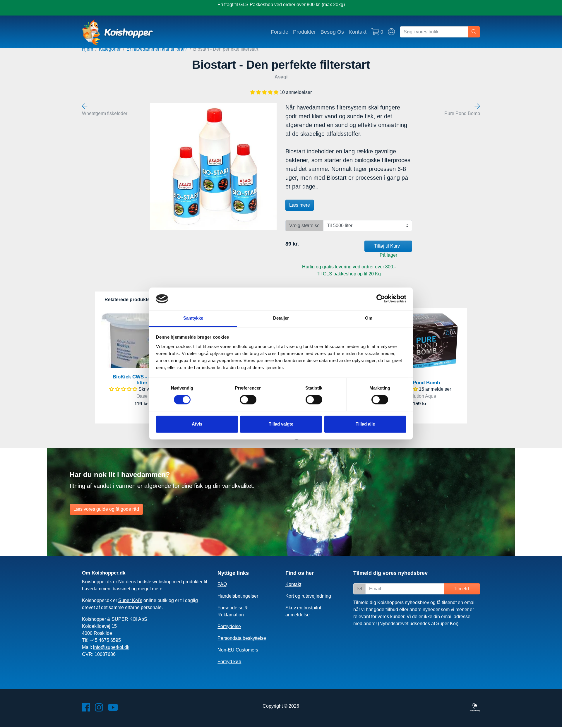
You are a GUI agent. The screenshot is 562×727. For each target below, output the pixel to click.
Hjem (87, 49)
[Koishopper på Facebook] (86, 709)
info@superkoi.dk (111, 647)
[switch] (248, 399)
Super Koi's (130, 600)
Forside (279, 32)
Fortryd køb (229, 661)
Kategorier (110, 49)
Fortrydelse (229, 626)
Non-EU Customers (237, 649)
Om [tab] (368, 318)
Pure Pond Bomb (420, 382)
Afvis (197, 423)
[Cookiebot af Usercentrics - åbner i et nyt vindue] (380, 298)
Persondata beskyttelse (241, 638)
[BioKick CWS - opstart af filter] (142, 340)
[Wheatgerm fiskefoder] (85, 106)
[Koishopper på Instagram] (99, 709)
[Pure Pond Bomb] (477, 106)
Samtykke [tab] (193, 318)
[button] (265, 92)
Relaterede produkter (128, 299)
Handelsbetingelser (237, 596)
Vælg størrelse (304, 225)
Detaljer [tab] (281, 318)
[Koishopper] (118, 32)
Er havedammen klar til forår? (156, 49)
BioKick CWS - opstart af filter (142, 379)
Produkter (304, 32)
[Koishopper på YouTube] (113, 709)
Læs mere (299, 205)
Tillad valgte (281, 423)
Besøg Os (332, 32)
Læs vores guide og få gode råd (106, 509)
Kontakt (357, 32)
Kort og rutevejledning (308, 596)
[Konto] (391, 31)
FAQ (222, 584)
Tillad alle (365, 423)
